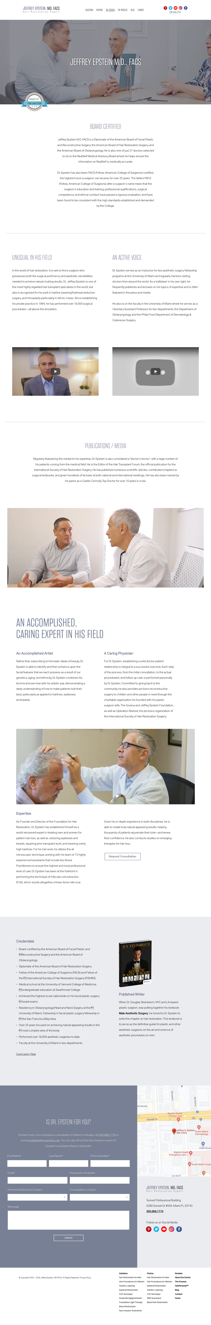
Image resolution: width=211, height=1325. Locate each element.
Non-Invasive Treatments (130, 1311)
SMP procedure (154, 1298)
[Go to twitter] (170, 7)
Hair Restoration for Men (130, 1277)
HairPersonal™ (181, 1286)
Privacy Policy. (85, 1278)
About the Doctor (183, 1277)
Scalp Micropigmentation (130, 1298)
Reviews (99, 10)
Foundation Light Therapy (130, 1302)
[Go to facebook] (185, 7)
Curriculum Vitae (26, 1054)
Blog (132, 10)
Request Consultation (122, 856)
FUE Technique (126, 1294)
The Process (122, 10)
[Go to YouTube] (175, 7)
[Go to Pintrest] (165, 7)
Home (177, 1298)
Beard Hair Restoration (157, 1302)
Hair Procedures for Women (131, 1282)
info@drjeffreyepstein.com (44, 1140)
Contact (141, 10)
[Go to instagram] (180, 7)
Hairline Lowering (127, 1286)
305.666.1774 (107, 1135)
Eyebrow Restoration (128, 1290)
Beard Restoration (127, 1306)
